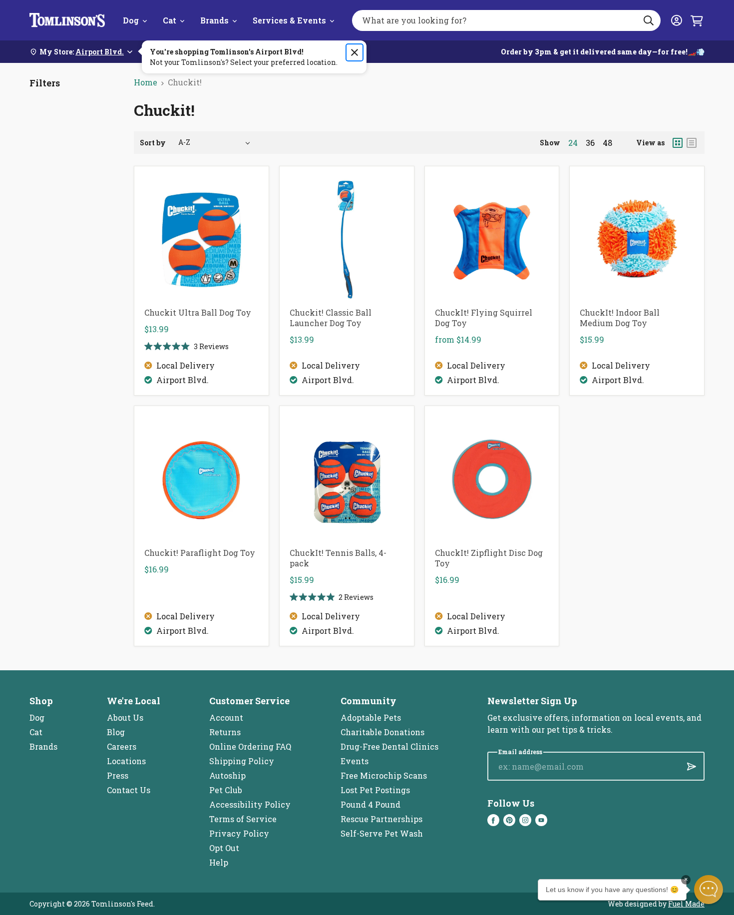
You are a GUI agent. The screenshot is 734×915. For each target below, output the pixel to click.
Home (145, 82)
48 (607, 142)
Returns (225, 732)
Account (226, 717)
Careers (121, 746)
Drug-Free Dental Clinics (389, 746)
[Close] (355, 52)
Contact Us (128, 790)
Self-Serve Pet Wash (382, 833)
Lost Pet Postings (375, 790)
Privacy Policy (239, 833)
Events (354, 761)
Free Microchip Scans (384, 775)
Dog (131, 20)
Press (117, 775)
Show (550, 142)
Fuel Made (686, 904)
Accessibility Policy (250, 804)
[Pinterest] (509, 820)
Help (218, 862)
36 (590, 142)
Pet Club (225, 790)
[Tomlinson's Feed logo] (67, 20)
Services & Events (289, 20)
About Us (125, 717)
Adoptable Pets (371, 717)
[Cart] (697, 20)
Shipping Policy (241, 761)
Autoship (227, 775)
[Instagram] (525, 820)
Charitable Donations (382, 732)
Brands (214, 20)
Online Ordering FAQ (250, 746)
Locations (126, 761)
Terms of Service (243, 819)
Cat (169, 20)
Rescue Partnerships (381, 819)
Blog (116, 732)
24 (573, 142)
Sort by (153, 142)
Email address (520, 752)
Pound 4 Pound (370, 804)
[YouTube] (541, 820)
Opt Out (224, 848)
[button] (708, 889)
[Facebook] (493, 820)
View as (650, 142)
